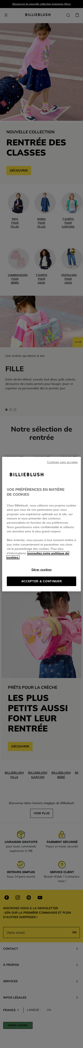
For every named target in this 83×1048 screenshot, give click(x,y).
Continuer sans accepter (62, 462)
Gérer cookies (41, 569)
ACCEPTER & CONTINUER (41, 581)
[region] (41, 524)
